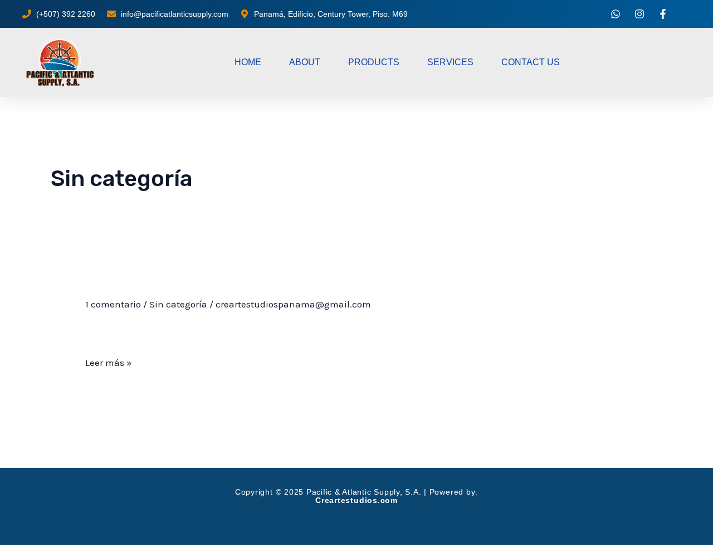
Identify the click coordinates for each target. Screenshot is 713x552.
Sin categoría (178, 304)
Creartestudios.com (356, 500)
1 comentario (113, 304)
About (304, 62)
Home (248, 62)
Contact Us (530, 62)
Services (450, 62)
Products (373, 62)
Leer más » (108, 361)
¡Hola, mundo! (133, 285)
